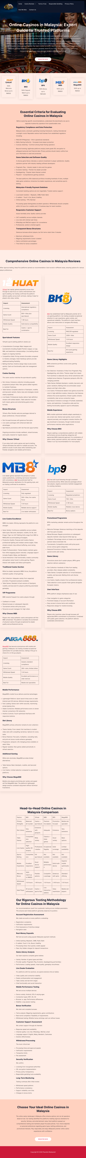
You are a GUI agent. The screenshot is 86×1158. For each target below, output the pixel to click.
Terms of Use (42, 4)
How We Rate (22, 10)
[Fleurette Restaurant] (9, 6)
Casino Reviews (29, 4)
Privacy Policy (69, 4)
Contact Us (32, 10)
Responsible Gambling (55, 4)
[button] (35, 4)
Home (20, 4)
